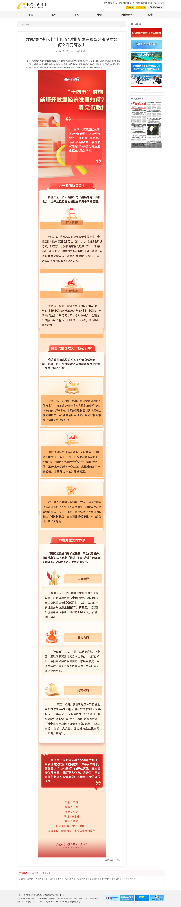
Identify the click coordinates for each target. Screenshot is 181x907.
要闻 (76, 14)
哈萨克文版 (141, 7)
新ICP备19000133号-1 (65, 898)
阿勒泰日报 (139, 99)
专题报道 (138, 24)
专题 (99, 14)
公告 (150, 14)
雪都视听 (125, 14)
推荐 (53, 14)
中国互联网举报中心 (110, 3)
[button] (133, 125)
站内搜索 (129, 7)
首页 (30, 14)
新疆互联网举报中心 (126, 3)
